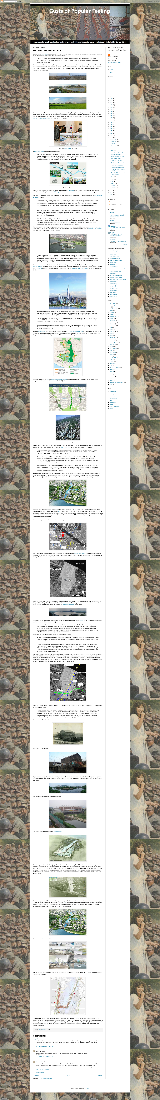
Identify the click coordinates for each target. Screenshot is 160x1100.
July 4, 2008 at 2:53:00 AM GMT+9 (44, 1046)
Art (110, 307)
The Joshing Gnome (115, 285)
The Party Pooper (114, 288)
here (97, 265)
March (113, 183)
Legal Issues (113, 344)
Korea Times (44, 54)
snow (111, 365)
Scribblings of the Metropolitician (118, 279)
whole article (41, 331)
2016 (111, 120)
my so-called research (115, 271)
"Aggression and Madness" (118, 156)
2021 (111, 109)
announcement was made (95, 228)
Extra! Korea (113, 254)
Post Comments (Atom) (46, 1078)
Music (111, 350)
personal (112, 354)
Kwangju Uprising (114, 342)
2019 (111, 113)
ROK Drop (113, 226)
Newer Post (37, 1075)
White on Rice (113, 294)
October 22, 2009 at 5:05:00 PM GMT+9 (45, 1069)
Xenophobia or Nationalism (116, 382)
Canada (112, 312)
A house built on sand (116, 158)
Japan (111, 335)
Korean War (113, 341)
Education (112, 322)
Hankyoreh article (39, 151)
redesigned (39, 268)
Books (111, 310)
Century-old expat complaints (118, 152)
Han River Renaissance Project (41, 118)
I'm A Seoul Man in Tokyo (116, 260)
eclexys (112, 220)
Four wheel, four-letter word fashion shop (118, 173)
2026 (111, 98)
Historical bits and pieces (117, 167)
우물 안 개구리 (113, 296)
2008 (111, 137)
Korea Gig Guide (114, 266)
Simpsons (112, 363)
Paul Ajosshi (113, 273)
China (111, 314)
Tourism (112, 373)
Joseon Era (112, 337)
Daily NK (112, 393)
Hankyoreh (112, 396)
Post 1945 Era (113, 358)
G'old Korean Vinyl (114, 256)
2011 (111, 131)
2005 (111, 195)
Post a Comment (40, 1072)
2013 (111, 126)
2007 (111, 190)
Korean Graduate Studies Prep (117, 268)
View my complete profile (114, 62)
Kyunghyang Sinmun (115, 406)
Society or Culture (114, 367)
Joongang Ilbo (113, 398)
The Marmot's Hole (114, 287)
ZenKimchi (113, 239)
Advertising (112, 303)
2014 (111, 124)
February (113, 185)
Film (111, 327)
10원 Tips (112, 233)
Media (111, 346)
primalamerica (39, 1061)
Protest (111, 360)
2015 (111, 122)
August (113, 148)
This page (57, 192)
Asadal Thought (114, 251)
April (112, 181)
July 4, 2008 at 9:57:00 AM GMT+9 (44, 1056)
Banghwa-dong (113, 308)
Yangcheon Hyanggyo (68, 604)
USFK (111, 378)
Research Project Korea (116, 277)
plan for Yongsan (37, 266)
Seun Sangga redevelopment (59, 379)
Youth (111, 384)
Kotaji (111, 270)
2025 (111, 100)
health (111, 333)
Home (68, 1075)
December (114, 139)
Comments (113, 204)
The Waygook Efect (114, 290)
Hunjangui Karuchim (115, 258)
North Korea (113, 352)
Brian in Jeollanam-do (115, 253)
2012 (111, 128)
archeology (112, 305)
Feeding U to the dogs (116, 160)
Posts (111, 202)
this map (71, 190)
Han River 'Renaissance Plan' (118, 165)
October (113, 143)
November (114, 141)
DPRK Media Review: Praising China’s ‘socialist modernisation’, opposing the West (117, 215)
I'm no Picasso (113, 262)
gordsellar (37, 1039)
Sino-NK (112, 212)
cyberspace (112, 320)
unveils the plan (67, 148)
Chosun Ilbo (113, 391)
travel (111, 375)
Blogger (87, 1088)
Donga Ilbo (112, 395)
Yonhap (112, 408)
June (112, 177)
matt (111, 55)
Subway (112, 371)
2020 (111, 111)
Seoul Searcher (114, 281)
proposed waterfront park (76, 331)
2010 (111, 133)
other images (44, 939)
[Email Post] (49, 1029)
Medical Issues (113, 348)
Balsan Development (79, 553)
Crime (111, 318)
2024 (111, 102)
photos (111, 356)
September (114, 145)
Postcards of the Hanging (116, 275)
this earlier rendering (97, 227)
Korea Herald (113, 402)
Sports (111, 369)
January (113, 187)
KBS (111, 400)
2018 (111, 115)
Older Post (99, 1075)
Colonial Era (113, 316)
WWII (111, 380)
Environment (113, 326)
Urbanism (40, 1030)
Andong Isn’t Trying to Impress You (118, 241)
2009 (111, 135)
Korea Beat (112, 264)
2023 (111, 105)
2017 (111, 118)
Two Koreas (113, 292)
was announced (58, 831)
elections (112, 324)
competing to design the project (80, 268)
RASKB (111, 361)
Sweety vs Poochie (116, 154)
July (112, 150)
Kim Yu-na (112, 339)
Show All (125, 244)
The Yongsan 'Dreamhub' (117, 163)
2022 (111, 107)
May (112, 179)
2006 (111, 192)
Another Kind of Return (115, 222)
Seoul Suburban (114, 283)
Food (111, 329)
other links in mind (65, 447)
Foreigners (112, 331)
